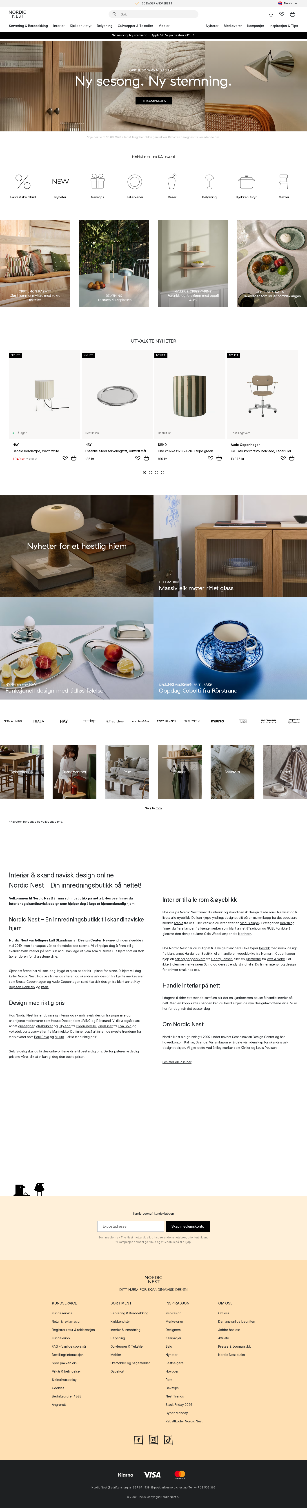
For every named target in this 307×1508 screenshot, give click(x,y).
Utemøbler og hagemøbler (130, 1363)
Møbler (163, 26)
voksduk (15, 1031)
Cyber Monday (177, 1413)
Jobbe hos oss (229, 1330)
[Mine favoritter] (281, 14)
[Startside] (17, 14)
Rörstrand (103, 1021)
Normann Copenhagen (278, 953)
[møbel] (284, 181)
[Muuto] (217, 721)
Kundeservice (62, 1313)
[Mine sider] (271, 14)
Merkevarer (233, 26)
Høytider (172, 1371)
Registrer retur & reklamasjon (73, 1330)
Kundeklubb (61, 1338)
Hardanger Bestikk (198, 953)
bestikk (264, 948)
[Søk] (114, 14)
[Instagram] (153, 1439)
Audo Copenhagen (66, 981)
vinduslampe (249, 923)
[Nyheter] (60, 181)
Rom (169, 1380)
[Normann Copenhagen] (268, 721)
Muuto (59, 1037)
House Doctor (61, 1021)
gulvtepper (26, 1026)
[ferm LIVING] (13, 721)
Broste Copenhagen (31, 981)
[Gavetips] (98, 181)
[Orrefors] (192, 721)
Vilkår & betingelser (66, 1371)
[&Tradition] (115, 721)
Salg (169, 1346)
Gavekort (117, 1371)
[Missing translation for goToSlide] (150, 472)
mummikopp (262, 917)
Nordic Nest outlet (231, 1355)
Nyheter (212, 26)
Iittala (45, 987)
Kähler (245, 1048)
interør (68, 976)
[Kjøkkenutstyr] (247, 181)
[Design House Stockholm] (294, 721)
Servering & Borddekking (28, 26)
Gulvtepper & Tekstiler (135, 26)
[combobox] (288, 3)
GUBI (270, 928)
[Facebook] (138, 1439)
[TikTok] (168, 1439)
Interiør (59, 26)
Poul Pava (41, 1037)
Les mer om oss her (176, 1062)
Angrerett (59, 1404)
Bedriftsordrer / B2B (67, 1396)
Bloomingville (86, 1026)
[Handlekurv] (292, 14)
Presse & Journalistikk (234, 1346)
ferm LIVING (82, 1021)
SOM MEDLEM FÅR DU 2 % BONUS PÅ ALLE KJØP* (157, 6)
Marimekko (60, 1031)
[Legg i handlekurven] (73, 458)
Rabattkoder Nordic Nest (184, 1421)
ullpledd (65, 1026)
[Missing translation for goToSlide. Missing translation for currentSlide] (144, 472)
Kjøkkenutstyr (80, 26)
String (208, 964)
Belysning (104, 26)
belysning (287, 923)
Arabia (178, 923)
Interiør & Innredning (125, 1330)
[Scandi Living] (243, 721)
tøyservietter (37, 1031)
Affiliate (223, 1338)
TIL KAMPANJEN (153, 101)
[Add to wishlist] (65, 458)
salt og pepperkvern (190, 959)
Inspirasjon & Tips (283, 26)
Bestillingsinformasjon (68, 1355)
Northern (244, 934)
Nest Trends (175, 1396)
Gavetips (172, 1388)
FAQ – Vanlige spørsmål (69, 1346)
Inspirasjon (173, 1313)
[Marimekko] (141, 721)
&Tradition (253, 928)
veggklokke (246, 953)
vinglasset (105, 1026)
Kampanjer (255, 26)
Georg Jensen (222, 959)
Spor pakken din (64, 1363)
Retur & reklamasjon (66, 1321)
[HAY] (64, 721)
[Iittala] (38, 721)
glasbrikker (44, 1026)
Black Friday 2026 (179, 1404)
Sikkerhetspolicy (64, 1380)
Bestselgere (175, 1363)
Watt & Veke (276, 959)
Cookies (58, 1388)
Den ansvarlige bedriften (236, 1321)
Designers (173, 1330)
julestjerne (253, 959)
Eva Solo (124, 1026)
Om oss (223, 1313)
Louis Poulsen (266, 1048)
